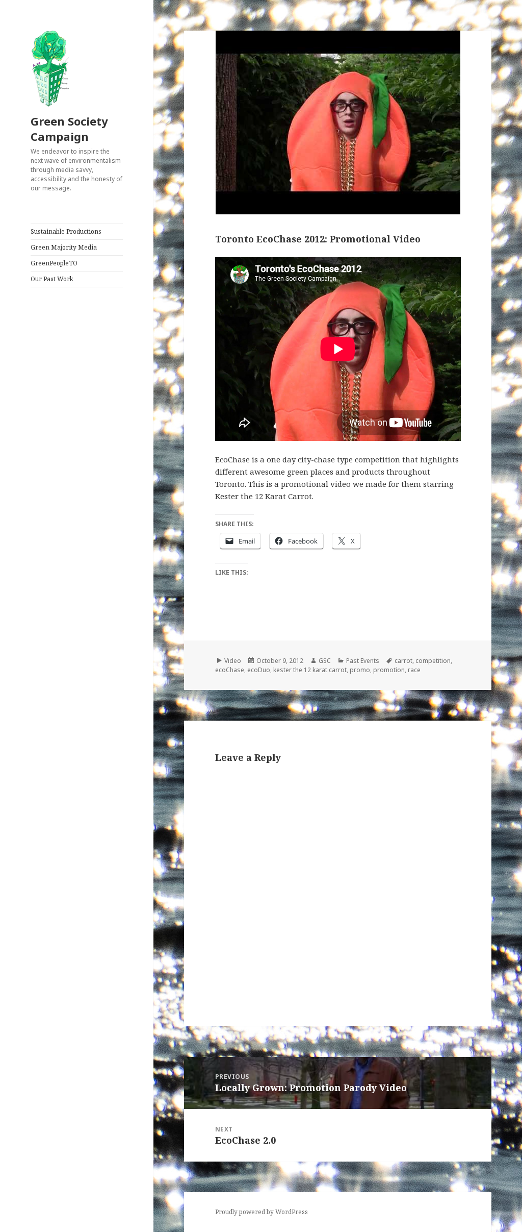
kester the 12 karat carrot (310, 670)
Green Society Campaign (69, 128)
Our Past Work (52, 279)
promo (360, 670)
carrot (403, 660)
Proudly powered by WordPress (261, 1212)
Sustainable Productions (66, 231)
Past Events (362, 660)
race (414, 670)
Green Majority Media (64, 247)
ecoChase (229, 670)
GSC (325, 660)
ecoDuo (258, 670)
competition (433, 660)
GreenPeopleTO (54, 263)
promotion (389, 670)
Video (232, 660)
